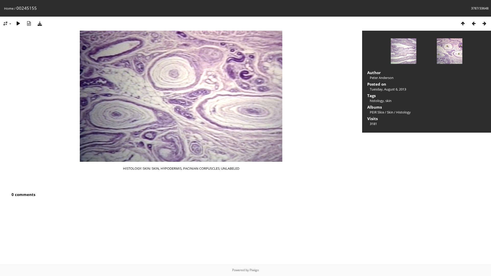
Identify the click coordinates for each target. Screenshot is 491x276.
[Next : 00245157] (484, 23)
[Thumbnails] (462, 23)
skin (388, 100)
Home (9, 8)
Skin (390, 112)
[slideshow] (18, 23)
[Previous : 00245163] (473, 23)
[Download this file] (39, 23)
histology (377, 100)
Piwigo (254, 270)
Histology (403, 112)
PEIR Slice (377, 112)
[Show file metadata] (29, 23)
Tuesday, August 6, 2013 (388, 89)
